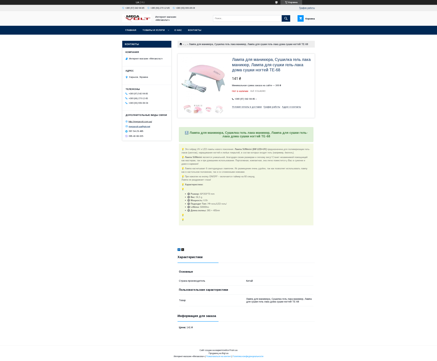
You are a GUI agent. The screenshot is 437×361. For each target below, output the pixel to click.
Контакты (194, 30)
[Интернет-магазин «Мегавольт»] (136, 21)
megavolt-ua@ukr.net (139, 126)
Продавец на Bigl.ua (218, 353)
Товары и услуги (153, 30)
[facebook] (179, 250)
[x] (182, 250)
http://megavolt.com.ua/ (140, 121)
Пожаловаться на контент (218, 356)
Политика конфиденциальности (247, 356)
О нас (178, 30)
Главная (130, 30)
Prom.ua (233, 350)
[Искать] (286, 18)
